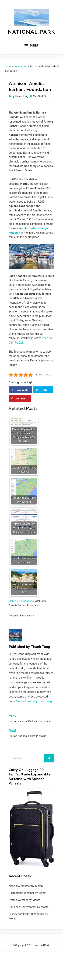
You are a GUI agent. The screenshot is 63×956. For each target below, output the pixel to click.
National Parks (43, 945)
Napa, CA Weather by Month (26, 886)
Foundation (20, 66)
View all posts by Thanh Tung (34, 701)
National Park (31, 32)
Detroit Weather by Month (24, 900)
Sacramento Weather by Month (27, 893)
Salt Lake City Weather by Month (28, 907)
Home (7, 66)
